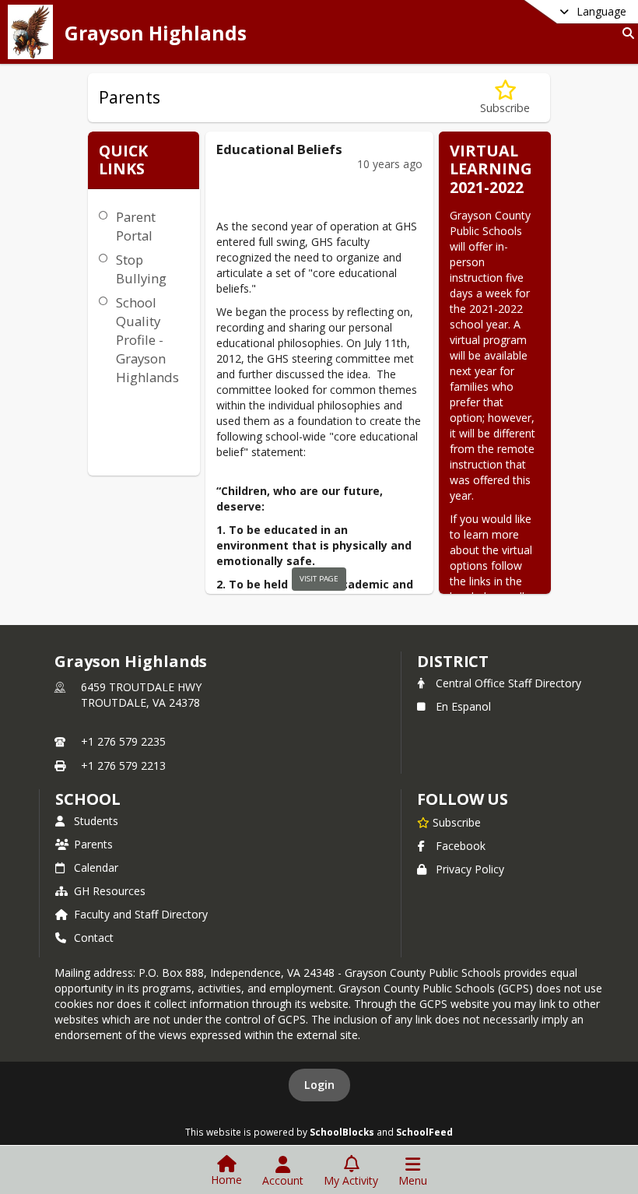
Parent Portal (136, 226)
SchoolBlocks (342, 1132)
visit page (319, 579)
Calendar (96, 867)
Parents (93, 844)
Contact (94, 937)
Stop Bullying (141, 269)
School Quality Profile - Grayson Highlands (147, 339)
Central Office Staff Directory (508, 683)
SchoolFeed (424, 1132)
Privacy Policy (470, 869)
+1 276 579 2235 (123, 741)
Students (96, 820)
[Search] (625, 33)
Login (319, 1084)
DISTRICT (453, 661)
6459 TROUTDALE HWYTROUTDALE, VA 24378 (141, 695)
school (87, 798)
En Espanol (463, 706)
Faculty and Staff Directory (141, 914)
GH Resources (109, 890)
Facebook (461, 845)
